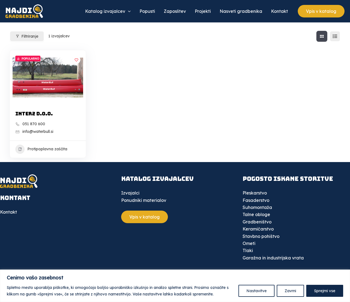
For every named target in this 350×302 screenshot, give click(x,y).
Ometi (249, 243)
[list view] (334, 36)
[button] (321, 11)
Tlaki (248, 250)
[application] (128, 11)
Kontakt (8, 212)
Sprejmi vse (324, 290)
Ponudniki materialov (143, 200)
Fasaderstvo (256, 200)
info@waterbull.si (37, 131)
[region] (175, 286)
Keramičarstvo (258, 229)
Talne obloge (256, 214)
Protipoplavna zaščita (47, 148)
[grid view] (321, 36)
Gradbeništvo (257, 222)
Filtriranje (29, 36)
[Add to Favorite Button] (76, 60)
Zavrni (290, 290)
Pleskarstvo (255, 193)
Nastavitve (256, 290)
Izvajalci (130, 193)
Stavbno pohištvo (261, 236)
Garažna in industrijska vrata (273, 258)
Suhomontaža (257, 207)
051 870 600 (33, 123)
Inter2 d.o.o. (34, 113)
